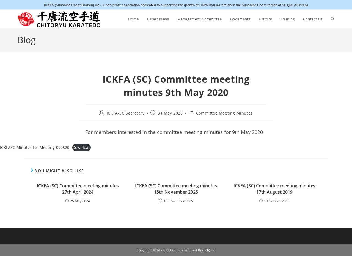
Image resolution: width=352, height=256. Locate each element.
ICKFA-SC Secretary (126, 113)
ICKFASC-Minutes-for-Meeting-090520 (34, 147)
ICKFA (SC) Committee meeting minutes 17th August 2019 (274, 189)
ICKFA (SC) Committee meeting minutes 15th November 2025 (176, 189)
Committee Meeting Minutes (224, 113)
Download (81, 147)
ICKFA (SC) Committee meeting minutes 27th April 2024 (78, 189)
